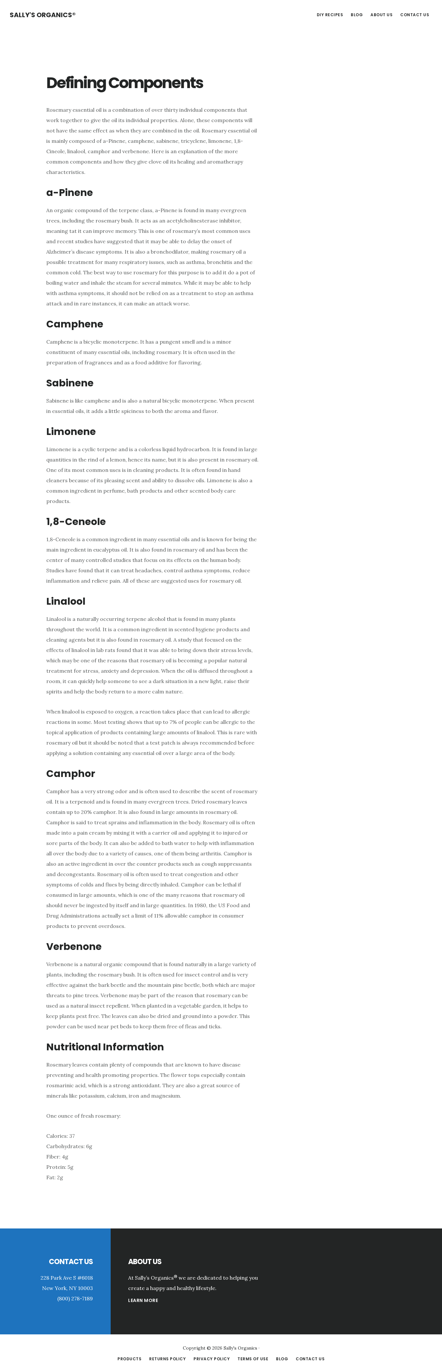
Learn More (143, 1300)
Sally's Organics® (43, 14)
